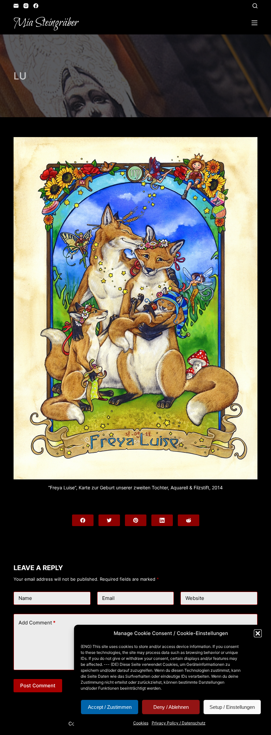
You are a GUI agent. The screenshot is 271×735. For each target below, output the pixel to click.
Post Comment (38, 685)
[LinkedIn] (162, 520)
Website (194, 598)
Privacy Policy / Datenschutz (179, 722)
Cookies (140, 722)
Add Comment (37, 622)
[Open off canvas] (254, 23)
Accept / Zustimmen (110, 707)
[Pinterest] (135, 520)
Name (25, 598)
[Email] (16, 5)
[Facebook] (35, 5)
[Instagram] (25, 5)
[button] (257, 633)
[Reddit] (188, 520)
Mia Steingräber (46, 23)
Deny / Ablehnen (171, 707)
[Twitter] (109, 520)
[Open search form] (254, 5)
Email (108, 598)
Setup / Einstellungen (232, 707)
